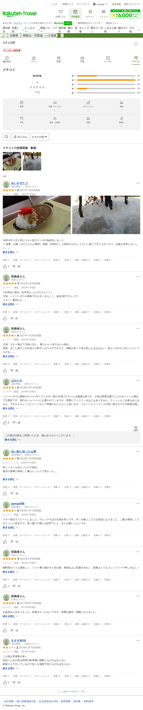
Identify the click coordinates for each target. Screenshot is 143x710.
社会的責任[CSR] (48, 701)
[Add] (135, 44)
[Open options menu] (138, 183)
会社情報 (9, 701)
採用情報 (65, 701)
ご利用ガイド (67, 4)
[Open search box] (6, 137)
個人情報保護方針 (26, 701)
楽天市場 (116, 4)
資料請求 (88, 701)
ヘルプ (54, 4)
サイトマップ (83, 4)
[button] (12, 161)
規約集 (77, 701)
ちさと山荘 (9, 42)
